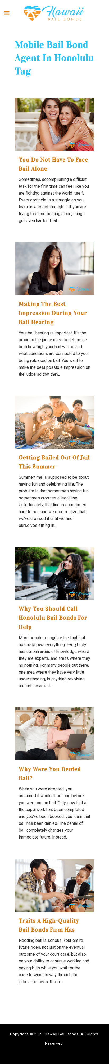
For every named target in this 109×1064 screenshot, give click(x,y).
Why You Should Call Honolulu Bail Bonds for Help (53, 617)
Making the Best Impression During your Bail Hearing (53, 313)
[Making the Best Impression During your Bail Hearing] (54, 268)
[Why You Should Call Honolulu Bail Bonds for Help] (54, 573)
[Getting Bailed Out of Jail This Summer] (54, 422)
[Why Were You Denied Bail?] (54, 733)
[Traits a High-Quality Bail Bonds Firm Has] (54, 885)
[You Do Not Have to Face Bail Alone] (54, 124)
